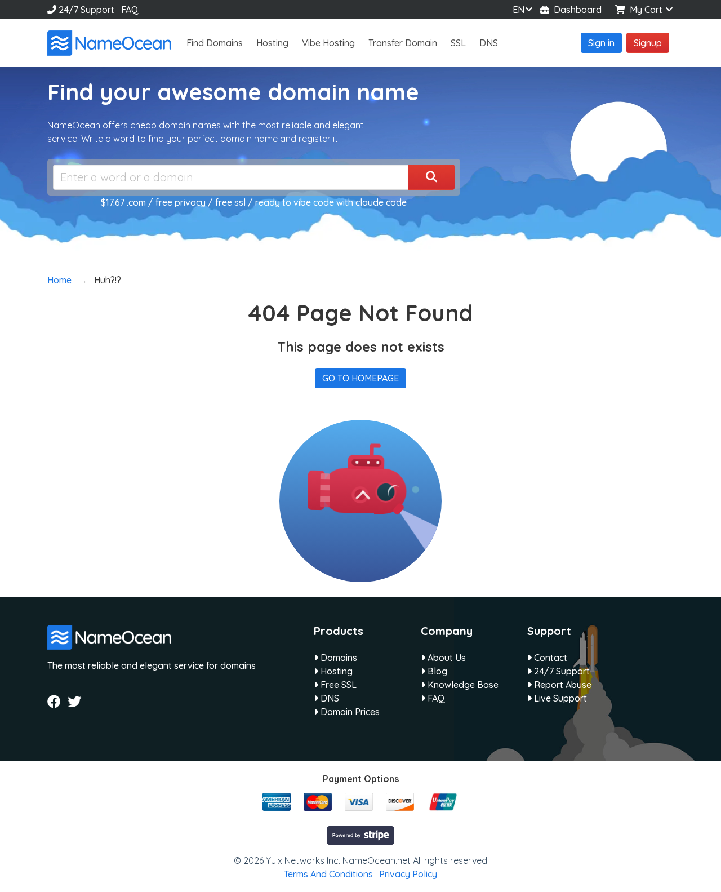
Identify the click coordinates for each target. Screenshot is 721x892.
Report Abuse (561, 684)
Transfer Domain (402, 42)
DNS (488, 42)
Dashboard (575, 9)
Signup (648, 42)
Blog (436, 671)
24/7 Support (85, 9)
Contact (549, 657)
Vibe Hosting (328, 42)
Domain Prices (349, 711)
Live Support (559, 698)
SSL (458, 42)
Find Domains (214, 42)
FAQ (130, 9)
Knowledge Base (462, 684)
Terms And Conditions (328, 874)
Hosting (272, 42)
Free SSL (337, 684)
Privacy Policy (408, 874)
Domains (337, 657)
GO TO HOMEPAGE (360, 378)
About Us (445, 657)
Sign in (601, 42)
